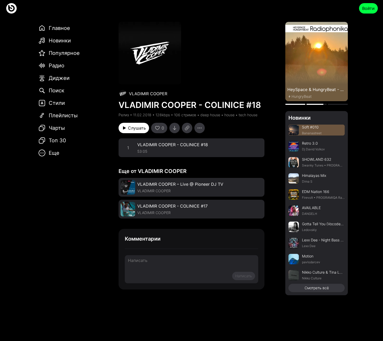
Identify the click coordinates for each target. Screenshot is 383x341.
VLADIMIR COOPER (148, 93)
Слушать (137, 128)
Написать (243, 276)
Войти (368, 8)
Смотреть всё (317, 288)
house (229, 115)
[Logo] (11, 8)
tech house (248, 115)
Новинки (299, 118)
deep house (210, 115)
